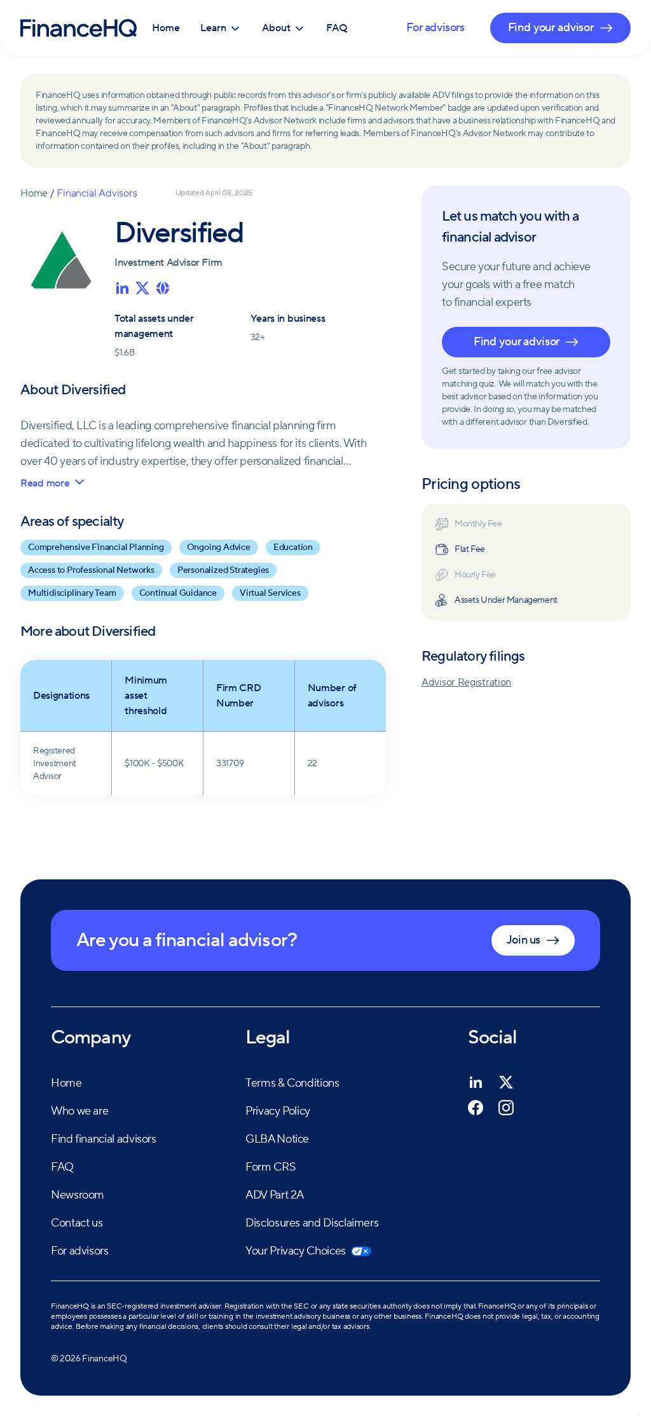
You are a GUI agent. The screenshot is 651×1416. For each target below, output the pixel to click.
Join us (523, 940)
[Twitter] (506, 1082)
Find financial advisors (103, 1139)
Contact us (76, 1223)
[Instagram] (506, 1107)
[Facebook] (475, 1107)
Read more (44, 483)
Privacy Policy (277, 1111)
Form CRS (270, 1167)
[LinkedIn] (475, 1082)
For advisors (435, 27)
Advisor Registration (466, 682)
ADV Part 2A (274, 1195)
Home (166, 28)
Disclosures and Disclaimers (311, 1223)
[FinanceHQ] (78, 28)
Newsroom (77, 1195)
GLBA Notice (277, 1139)
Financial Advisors (97, 193)
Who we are (79, 1111)
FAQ (337, 28)
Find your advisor (516, 341)
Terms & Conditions (292, 1083)
